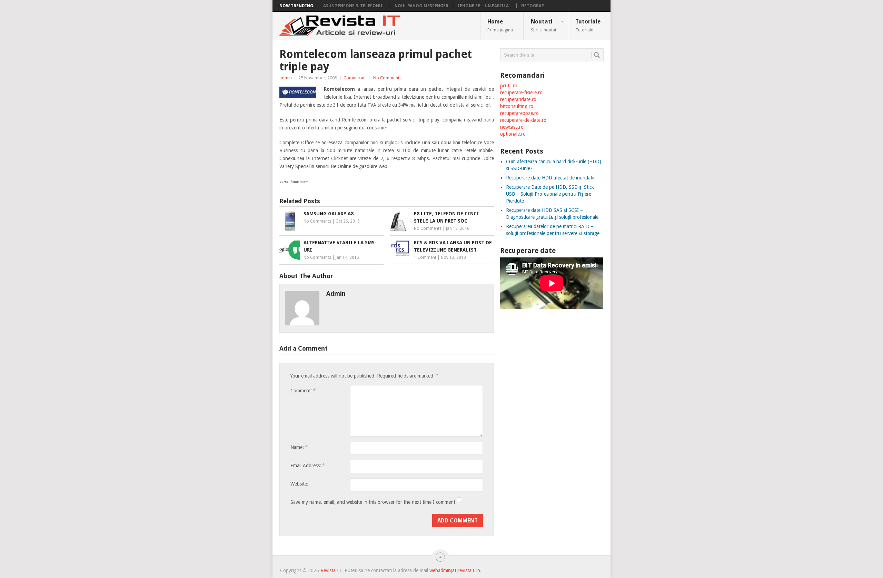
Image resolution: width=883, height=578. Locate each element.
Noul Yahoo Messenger (421, 5)
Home (500, 25)
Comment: (302, 390)
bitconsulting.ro (516, 106)
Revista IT (330, 570)
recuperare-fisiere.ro (521, 92)
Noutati (547, 25)
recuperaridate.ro (518, 99)
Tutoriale (588, 25)
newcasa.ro (512, 127)
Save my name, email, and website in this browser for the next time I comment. (373, 502)
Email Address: (307, 465)
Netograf (532, 5)
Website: (299, 484)
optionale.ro (513, 134)
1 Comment (425, 257)
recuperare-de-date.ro (523, 120)
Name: (298, 447)
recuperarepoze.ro (519, 113)
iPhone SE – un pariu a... (485, 5)
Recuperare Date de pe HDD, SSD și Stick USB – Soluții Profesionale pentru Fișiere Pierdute (550, 194)
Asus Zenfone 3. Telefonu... (354, 5)
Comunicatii (355, 77)
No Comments (387, 77)
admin (285, 77)
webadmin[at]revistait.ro (454, 570)
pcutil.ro (508, 85)
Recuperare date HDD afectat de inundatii (550, 177)
